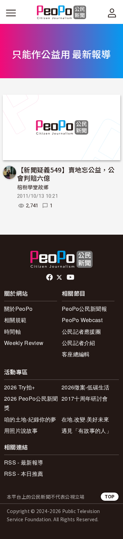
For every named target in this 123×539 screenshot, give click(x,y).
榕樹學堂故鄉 (33, 187)
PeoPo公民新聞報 (84, 309)
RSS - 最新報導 (23, 462)
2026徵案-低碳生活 (86, 387)
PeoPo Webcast (82, 320)
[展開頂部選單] (112, 13)
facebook (50, 277)
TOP (109, 496)
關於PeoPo (18, 309)
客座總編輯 (76, 354)
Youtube (71, 277)
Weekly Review (23, 343)
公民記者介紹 (78, 343)
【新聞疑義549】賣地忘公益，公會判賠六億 (65, 173)
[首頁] (61, 13)
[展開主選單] (11, 13)
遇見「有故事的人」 (87, 430)
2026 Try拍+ (19, 387)
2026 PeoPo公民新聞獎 (31, 403)
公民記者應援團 (81, 331)
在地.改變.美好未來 (85, 419)
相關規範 (15, 320)
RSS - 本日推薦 (23, 474)
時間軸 (12, 331)
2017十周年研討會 (85, 398)
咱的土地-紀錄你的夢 (30, 419)
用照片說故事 (21, 430)
